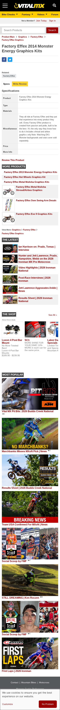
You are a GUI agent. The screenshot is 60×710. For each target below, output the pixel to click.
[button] (4, 59)
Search (52, 30)
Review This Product (13, 160)
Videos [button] (41, 14)
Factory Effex (37, 37)
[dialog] (30, 699)
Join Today (41, 20)
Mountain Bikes (28, 682)
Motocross (44, 682)
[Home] (29, 5)
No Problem (48, 704)
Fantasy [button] (26, 14)
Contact (14, 682)
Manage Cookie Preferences (30, 689)
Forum (54, 14)
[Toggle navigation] (5, 5)
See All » (52, 315)
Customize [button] (7, 704)
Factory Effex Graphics (13, 40)
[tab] (6, 84)
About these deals (8, 320)
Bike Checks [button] (9, 14)
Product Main (8, 37)
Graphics (22, 37)
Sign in (52, 20)
